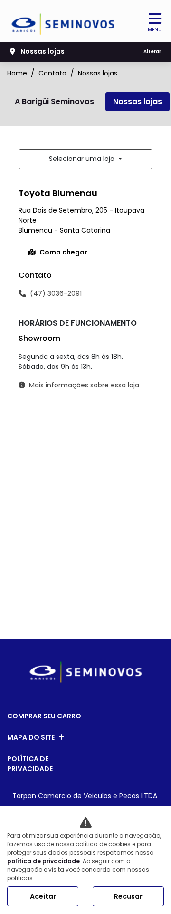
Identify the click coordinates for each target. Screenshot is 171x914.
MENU (155, 29)
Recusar (128, 896)
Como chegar (63, 252)
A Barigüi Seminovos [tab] (54, 101)
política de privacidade (43, 861)
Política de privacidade (30, 763)
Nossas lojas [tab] (137, 101)
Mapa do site (31, 737)
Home (17, 73)
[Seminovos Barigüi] (63, 20)
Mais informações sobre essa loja (84, 385)
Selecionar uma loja (82, 158)
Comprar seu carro (44, 716)
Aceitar (43, 896)
